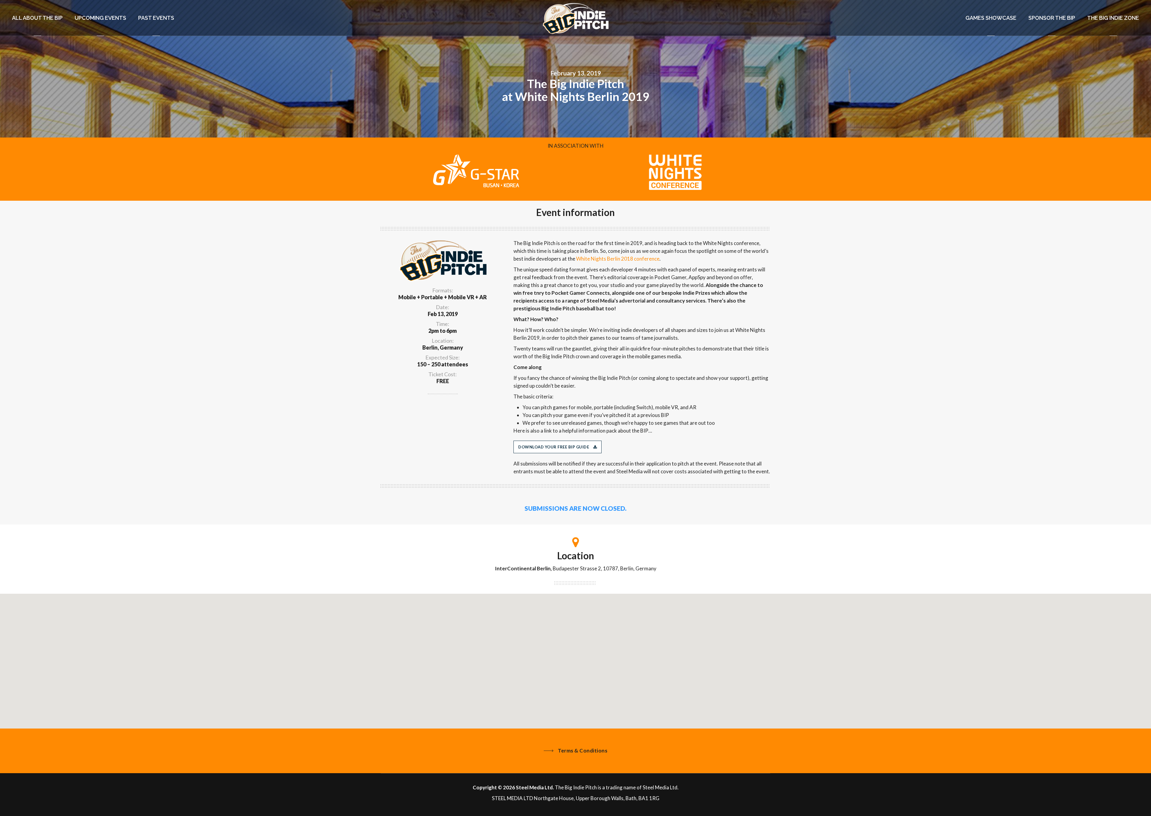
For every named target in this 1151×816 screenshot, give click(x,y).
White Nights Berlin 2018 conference (617, 259)
